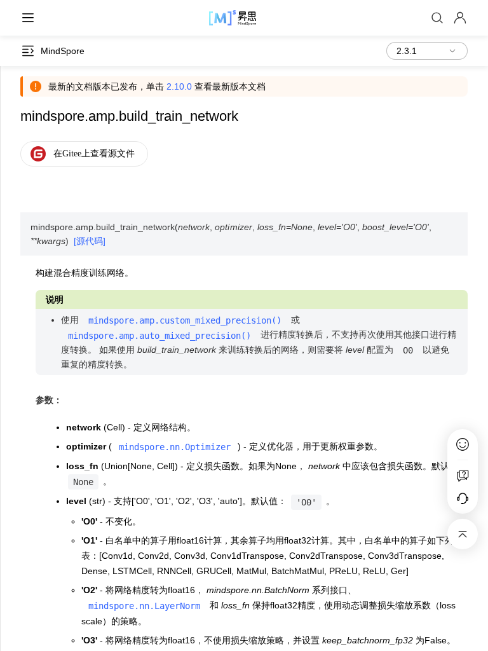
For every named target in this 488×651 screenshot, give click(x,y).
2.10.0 (179, 86)
